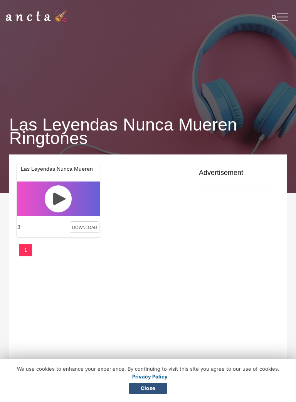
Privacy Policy (150, 376)
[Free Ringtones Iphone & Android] (36, 20)
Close (148, 388)
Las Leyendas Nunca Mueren (57, 169)
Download (84, 227)
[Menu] (282, 18)
